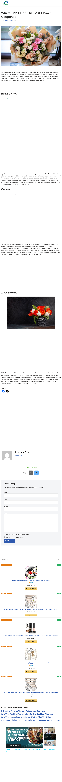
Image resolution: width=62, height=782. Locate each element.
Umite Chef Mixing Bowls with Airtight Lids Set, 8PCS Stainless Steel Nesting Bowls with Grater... (31, 692)
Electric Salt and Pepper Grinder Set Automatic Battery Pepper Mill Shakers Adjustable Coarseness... (31, 635)
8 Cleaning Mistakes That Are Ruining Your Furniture (23, 711)
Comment (7, 513)
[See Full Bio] (24, 455)
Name (5, 492)
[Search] (59, 559)
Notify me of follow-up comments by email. (17, 534)
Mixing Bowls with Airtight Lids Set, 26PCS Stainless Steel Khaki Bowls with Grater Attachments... (31, 609)
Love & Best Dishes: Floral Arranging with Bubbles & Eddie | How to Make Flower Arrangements (24, 730)
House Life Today (7, 20)
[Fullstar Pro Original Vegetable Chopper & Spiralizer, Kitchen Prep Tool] (31, 572)
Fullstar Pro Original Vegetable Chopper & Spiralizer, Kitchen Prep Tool (31, 580)
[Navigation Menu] (59, 3)
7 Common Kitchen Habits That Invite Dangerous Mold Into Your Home (30, 720)
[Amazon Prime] (31, 582)
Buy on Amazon (32, 588)
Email (5, 499)
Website (6, 506)
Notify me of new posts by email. (14, 537)
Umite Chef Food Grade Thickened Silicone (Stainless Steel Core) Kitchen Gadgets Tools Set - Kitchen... (31, 662)
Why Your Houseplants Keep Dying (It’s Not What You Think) (26, 717)
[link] (8, 729)
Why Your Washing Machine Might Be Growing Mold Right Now (27, 714)
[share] (40, 729)
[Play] (49, 743)
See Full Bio (19, 455)
